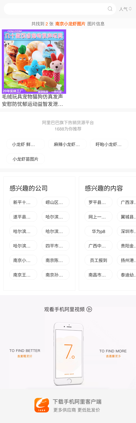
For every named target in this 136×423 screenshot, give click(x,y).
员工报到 (98, 260)
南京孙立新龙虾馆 (63, 274)
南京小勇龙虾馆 (28, 260)
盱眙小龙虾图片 (111, 144)
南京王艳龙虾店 (28, 274)
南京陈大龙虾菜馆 (63, 260)
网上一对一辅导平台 (107, 216)
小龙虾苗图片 (26, 159)
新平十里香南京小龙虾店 (37, 202)
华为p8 (98, 231)
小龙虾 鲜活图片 (27, 144)
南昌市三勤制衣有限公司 (112, 274)
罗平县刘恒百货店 (105, 202)
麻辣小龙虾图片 (69, 144)
